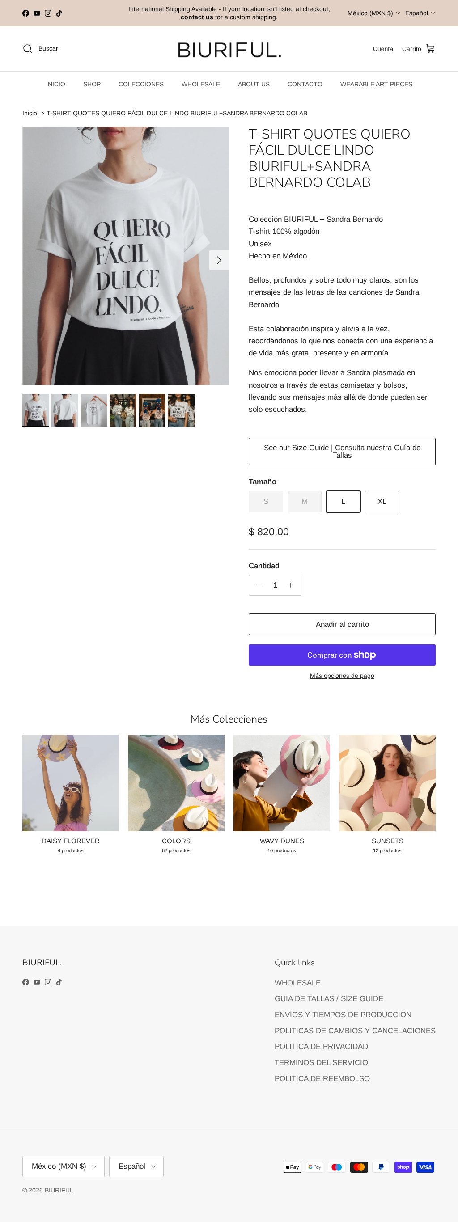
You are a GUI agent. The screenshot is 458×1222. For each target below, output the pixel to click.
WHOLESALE (201, 84)
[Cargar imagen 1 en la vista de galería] (125, 256)
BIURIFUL (59, 1190)
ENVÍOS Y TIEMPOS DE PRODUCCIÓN (343, 1015)
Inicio (29, 113)
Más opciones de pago (342, 675)
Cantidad (264, 566)
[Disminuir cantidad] (257, 585)
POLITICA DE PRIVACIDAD (321, 1046)
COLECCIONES (141, 84)
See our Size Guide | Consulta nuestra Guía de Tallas (342, 452)
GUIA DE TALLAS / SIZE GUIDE (329, 998)
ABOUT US (254, 84)
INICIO (55, 84)
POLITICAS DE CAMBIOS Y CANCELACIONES (355, 1031)
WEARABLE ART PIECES (376, 84)
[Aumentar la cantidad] (293, 585)
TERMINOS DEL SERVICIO (321, 1062)
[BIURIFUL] (229, 49)
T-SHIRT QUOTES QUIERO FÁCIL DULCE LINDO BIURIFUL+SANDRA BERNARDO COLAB (177, 113)
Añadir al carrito (342, 624)
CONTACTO (305, 84)
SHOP (92, 84)
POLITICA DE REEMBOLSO (322, 1078)
